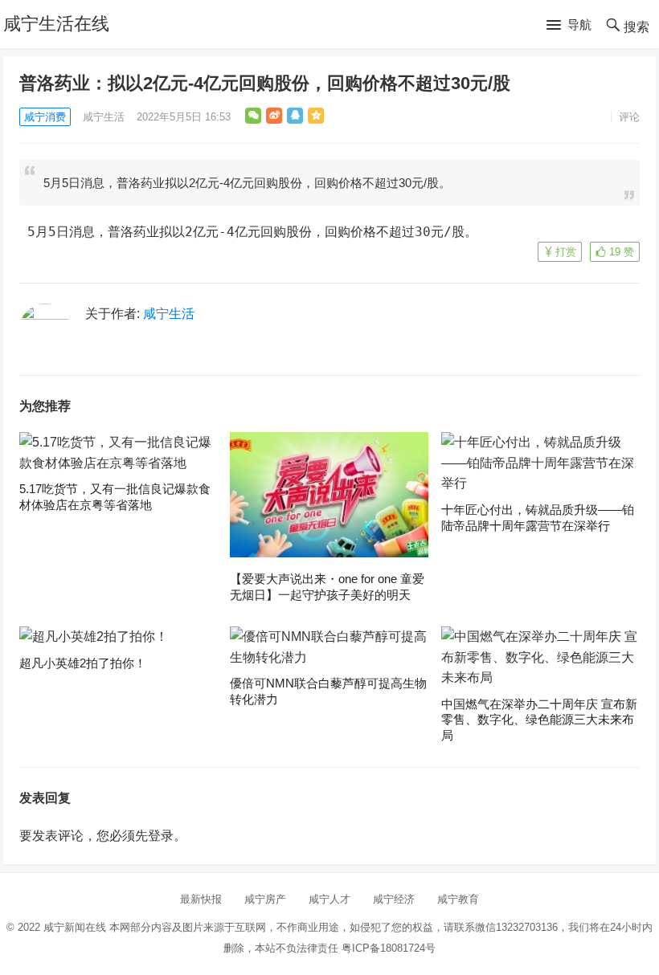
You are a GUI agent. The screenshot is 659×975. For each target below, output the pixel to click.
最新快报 (201, 899)
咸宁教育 (458, 899)
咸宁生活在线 (56, 24)
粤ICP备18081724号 (389, 948)
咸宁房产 (265, 899)
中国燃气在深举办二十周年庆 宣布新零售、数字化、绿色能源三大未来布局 (539, 719)
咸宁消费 (45, 117)
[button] (568, 26)
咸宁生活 (104, 117)
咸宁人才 (329, 899)
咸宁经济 (394, 899)
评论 (629, 117)
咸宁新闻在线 (74, 927)
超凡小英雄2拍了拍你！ (82, 663)
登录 (161, 835)
